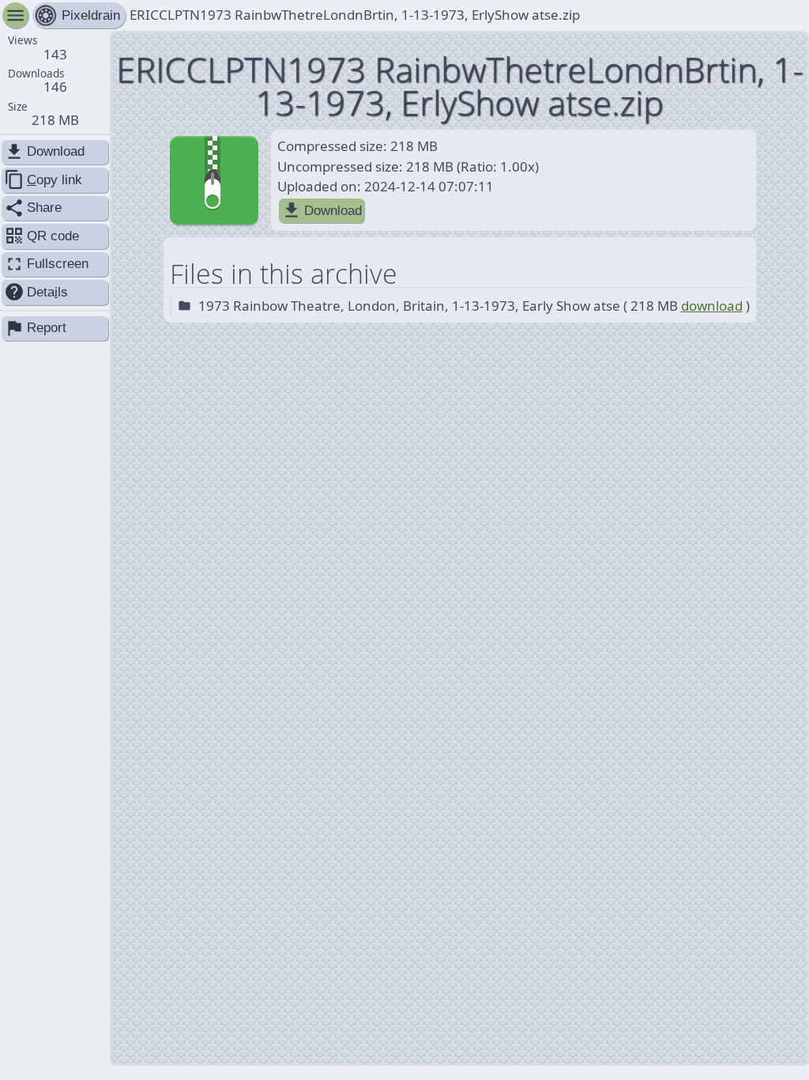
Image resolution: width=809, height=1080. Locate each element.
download (712, 305)
